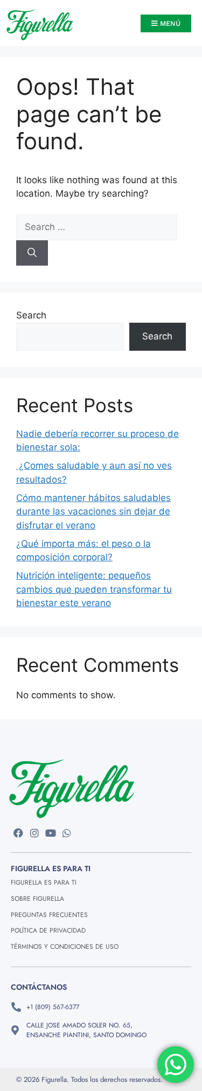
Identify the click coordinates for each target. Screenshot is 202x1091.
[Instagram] (35, 832)
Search (31, 315)
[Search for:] (96, 226)
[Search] (32, 253)
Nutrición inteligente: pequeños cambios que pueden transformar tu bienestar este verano (94, 589)
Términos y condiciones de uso (65, 946)
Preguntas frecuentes (49, 915)
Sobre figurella (37, 899)
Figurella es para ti (43, 882)
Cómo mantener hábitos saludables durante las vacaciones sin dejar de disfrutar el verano (93, 511)
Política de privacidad (48, 930)
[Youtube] (51, 832)
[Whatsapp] (66, 832)
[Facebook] (18, 832)
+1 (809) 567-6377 (52, 1007)
